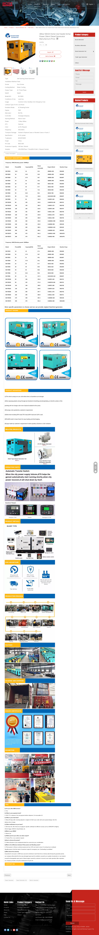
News (53, 4)
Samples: (7, 149)
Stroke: (7, 84)
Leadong (68, 931)
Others (19, 915)
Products (37, 4)
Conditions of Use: (10, 99)
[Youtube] (14, 930)
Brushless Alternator (23, 907)
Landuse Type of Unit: (11, 105)
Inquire (49, 52)
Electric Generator (34, 880)
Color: (6, 127)
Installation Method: (11, 81)
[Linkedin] (8, 930)
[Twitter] (11, 930)
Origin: (7, 141)
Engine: (7, 110)
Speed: (7, 93)
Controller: (8, 116)
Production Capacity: (11, 146)
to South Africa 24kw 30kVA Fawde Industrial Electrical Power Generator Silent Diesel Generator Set (84, 146)
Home (30, 4)
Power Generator (9, 880)
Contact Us (66, 4)
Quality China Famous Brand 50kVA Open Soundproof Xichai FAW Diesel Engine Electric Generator (84, 191)
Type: (6, 78)
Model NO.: (8, 96)
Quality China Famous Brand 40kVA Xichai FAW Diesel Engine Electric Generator (84, 168)
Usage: (7, 102)
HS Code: (7, 143)
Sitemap (84, 929)
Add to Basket (49, 56)
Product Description (10, 153)
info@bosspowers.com (45, 920)
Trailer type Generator (24, 912)
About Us (46, 4)
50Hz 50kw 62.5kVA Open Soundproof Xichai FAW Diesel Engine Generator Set (84, 213)
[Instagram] (17, 930)
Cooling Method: (10, 87)
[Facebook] (5, 930)
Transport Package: (10, 132)
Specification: (9, 135)
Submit (84, 92)
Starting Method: (10, 118)
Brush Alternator (22, 905)
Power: (7, 121)
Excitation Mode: (10, 107)
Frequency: (8, 130)
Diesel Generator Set (21, 880)
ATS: (6, 124)
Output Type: (9, 90)
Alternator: (8, 113)
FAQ (58, 4)
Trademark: (8, 138)
